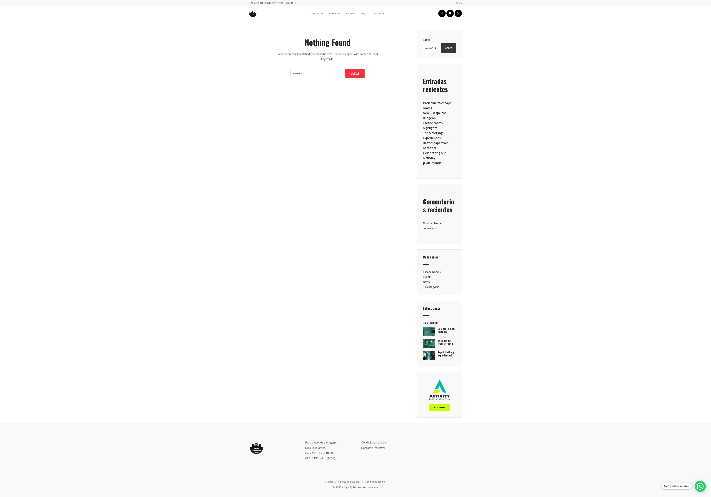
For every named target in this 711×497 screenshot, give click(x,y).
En (460, 3)
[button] (700, 486)
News (426, 281)
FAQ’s (364, 13)
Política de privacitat (349, 481)
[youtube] (450, 13)
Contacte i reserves (373, 447)
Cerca (426, 39)
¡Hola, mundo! (433, 163)
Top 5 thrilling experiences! (446, 353)
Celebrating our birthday (446, 330)
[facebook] (442, 13)
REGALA (350, 13)
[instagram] (458, 13)
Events (427, 276)
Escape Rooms (432, 271)
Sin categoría (431, 286)
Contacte (378, 13)
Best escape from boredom (445, 342)
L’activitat (317, 13)
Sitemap (329, 481)
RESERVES (334, 13)
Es (456, 3)
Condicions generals (374, 442)
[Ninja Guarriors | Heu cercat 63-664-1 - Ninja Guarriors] (253, 13)
